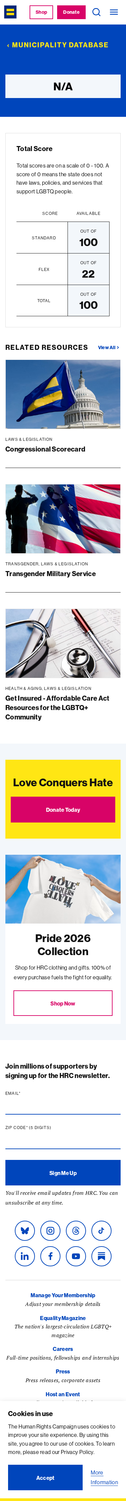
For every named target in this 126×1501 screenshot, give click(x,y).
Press (63, 1371)
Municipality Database (60, 45)
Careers (63, 1349)
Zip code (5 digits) (41, 1127)
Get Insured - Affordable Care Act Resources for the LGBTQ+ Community (57, 707)
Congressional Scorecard (45, 449)
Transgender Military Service (50, 573)
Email (25, 1093)
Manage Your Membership (63, 1295)
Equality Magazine (63, 1318)
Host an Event (63, 1394)
